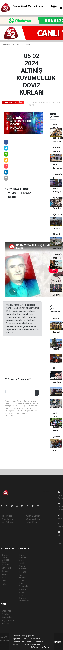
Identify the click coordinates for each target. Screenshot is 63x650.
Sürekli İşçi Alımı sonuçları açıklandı (58, 241)
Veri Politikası (7, 522)
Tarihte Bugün (22, 582)
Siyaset (5, 581)
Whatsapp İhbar (33, 519)
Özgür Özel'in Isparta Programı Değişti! (57, 288)
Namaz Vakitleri (22, 567)
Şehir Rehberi (22, 594)
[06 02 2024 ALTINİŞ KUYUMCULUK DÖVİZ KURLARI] (23, 123)
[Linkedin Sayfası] (23, 506)
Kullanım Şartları (33, 516)
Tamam (47, 647)
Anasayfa (6, 44)
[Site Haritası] (34, 506)
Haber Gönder (32, 522)
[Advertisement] (24, 222)
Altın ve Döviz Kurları (21, 44)
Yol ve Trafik (22, 562)
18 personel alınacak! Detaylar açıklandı (57, 375)
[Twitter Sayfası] (8, 506)
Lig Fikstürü (22, 576)
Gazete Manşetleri (24, 599)
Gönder (37, 393)
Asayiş (5, 574)
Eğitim (4, 584)
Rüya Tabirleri (8, 620)
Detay (35, 647)
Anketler (5, 614)
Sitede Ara (6, 611)
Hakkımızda (7, 516)
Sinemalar (23, 586)
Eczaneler (23, 572)
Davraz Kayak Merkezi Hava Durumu (5, 560)
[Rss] (28, 506)
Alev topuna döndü (56, 358)
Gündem (5, 571)
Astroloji (5, 624)
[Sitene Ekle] (39, 506)
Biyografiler (7, 617)
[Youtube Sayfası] (18, 506)
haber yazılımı (6, 643)
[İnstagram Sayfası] (13, 506)
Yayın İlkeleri (7, 519)
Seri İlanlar (24, 589)
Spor (4, 577)
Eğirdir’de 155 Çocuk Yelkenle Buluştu (57, 221)
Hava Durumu (23, 556)
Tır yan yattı (55, 403)
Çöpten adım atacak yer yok (56, 443)
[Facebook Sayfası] (3, 506)
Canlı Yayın (6, 568)
